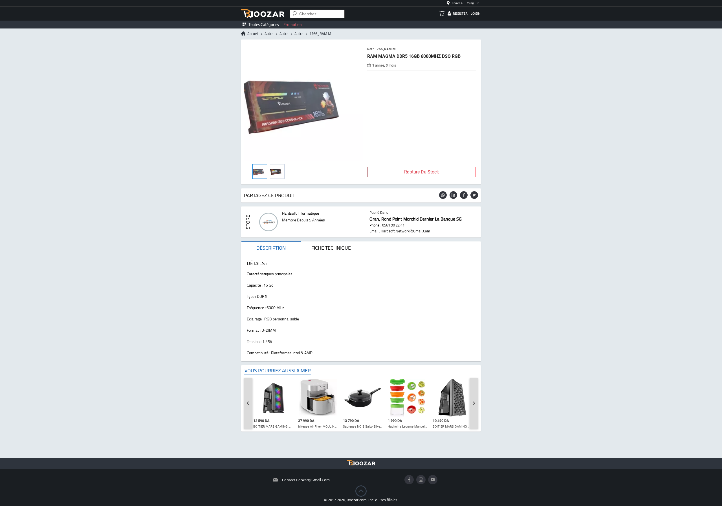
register (460, 13)
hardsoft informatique (300, 213)
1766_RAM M (320, 33)
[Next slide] (474, 403)
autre (269, 33)
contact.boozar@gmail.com (306, 479)
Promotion (292, 24)
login (475, 13)
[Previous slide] (248, 403)
